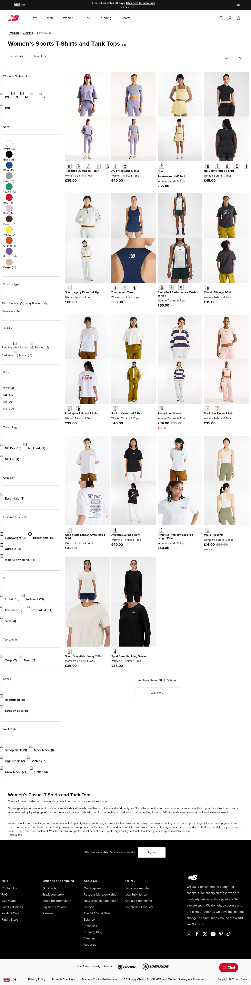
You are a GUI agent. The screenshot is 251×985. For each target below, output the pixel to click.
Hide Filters (19, 56)
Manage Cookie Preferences (99, 979)
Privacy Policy (36, 979)
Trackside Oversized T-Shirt (82, 170)
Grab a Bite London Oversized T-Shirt (85, 536)
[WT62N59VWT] (69, 409)
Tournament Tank (122, 292)
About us (90, 945)
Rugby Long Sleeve (170, 413)
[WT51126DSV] (237, 166)
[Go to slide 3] (127, 7)
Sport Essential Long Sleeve (128, 656)
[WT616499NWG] (181, 287)
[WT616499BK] (171, 287)
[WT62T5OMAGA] (69, 287)
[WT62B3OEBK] (125, 166)
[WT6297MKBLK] (69, 166)
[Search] (221, 18)
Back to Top (15, 835)
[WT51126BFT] (227, 166)
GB (14, 979)
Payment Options (54, 907)
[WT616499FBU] (161, 287)
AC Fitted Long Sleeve (125, 170)
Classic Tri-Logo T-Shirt (218, 292)
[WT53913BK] (115, 530)
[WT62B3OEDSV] (115, 166)
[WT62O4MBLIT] (208, 409)
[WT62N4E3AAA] (69, 530)
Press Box (90, 926)
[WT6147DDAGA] (115, 409)
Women (14, 32)
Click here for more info (140, 3)
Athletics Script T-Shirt (125, 535)
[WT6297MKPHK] (98, 166)
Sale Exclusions (12, 907)
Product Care (10, 913)
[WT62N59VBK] (78, 409)
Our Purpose (92, 888)
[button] (230, 18)
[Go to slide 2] (124, 7)
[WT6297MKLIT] (88, 166)
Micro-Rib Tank (213, 535)
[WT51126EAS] (217, 166)
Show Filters (39, 56)
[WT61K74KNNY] (115, 287)
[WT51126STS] (246, 166)
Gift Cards (49, 888)
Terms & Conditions (64, 979)
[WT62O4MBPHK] (217, 409)
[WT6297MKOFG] (108, 166)
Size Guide (9, 901)
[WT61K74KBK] (134, 287)
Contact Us (9, 888)
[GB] (17, 5)
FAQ (4, 895)
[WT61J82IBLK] (208, 287)
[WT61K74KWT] (125, 287)
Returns (48, 913)
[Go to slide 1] (122, 7)
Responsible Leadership (100, 895)
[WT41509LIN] (69, 651)
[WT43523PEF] (208, 530)
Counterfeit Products (139, 907)
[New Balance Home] (15, 18)
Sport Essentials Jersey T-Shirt (84, 656)
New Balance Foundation (101, 901)
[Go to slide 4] (129, 7)
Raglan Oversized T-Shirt (127, 413)
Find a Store (10, 920)
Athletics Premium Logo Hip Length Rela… (175, 536)
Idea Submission (136, 895)
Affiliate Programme (138, 901)
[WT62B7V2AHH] (161, 530)
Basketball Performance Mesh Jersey (177, 294)
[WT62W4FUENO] (161, 166)
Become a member (138, 888)
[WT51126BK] (208, 166)
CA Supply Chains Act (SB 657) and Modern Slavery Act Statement (164, 979)
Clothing (28, 32)
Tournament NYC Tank (172, 176)
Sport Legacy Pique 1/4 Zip (82, 292)
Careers (89, 907)
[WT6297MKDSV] (78, 166)
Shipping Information (57, 901)
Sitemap (89, 938)
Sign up (151, 852)
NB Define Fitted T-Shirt (219, 170)
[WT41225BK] (115, 651)
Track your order (54, 895)
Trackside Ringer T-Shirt (219, 413)
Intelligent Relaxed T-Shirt (81, 413)
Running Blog (93, 932)
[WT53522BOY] (161, 409)
